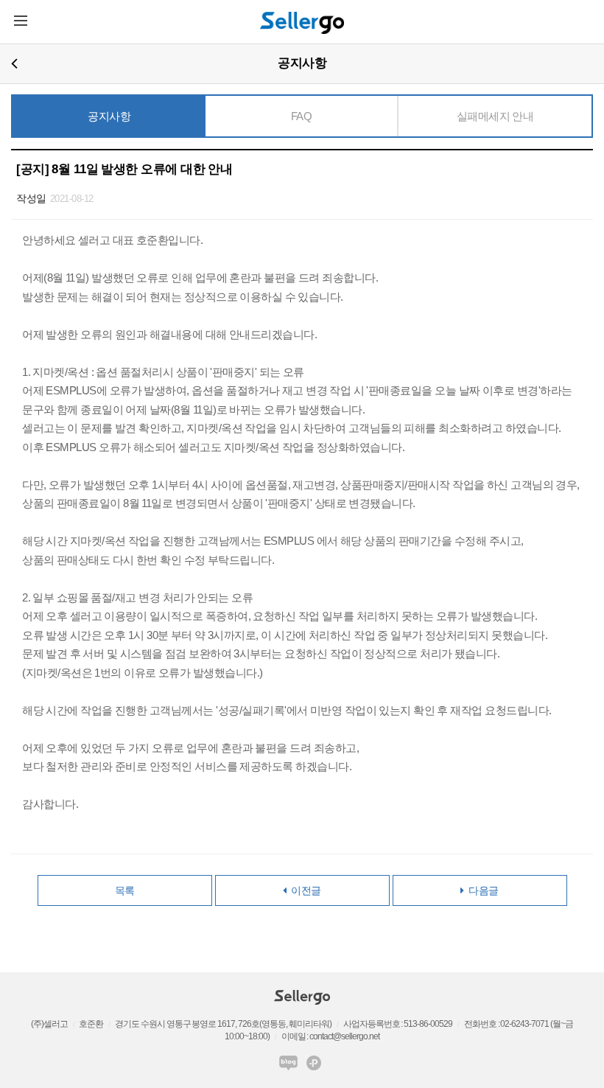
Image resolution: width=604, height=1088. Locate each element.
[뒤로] (14, 63)
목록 (125, 890)
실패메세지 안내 (495, 116)
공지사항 (109, 116)
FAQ (301, 116)
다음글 (481, 890)
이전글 (304, 890)
